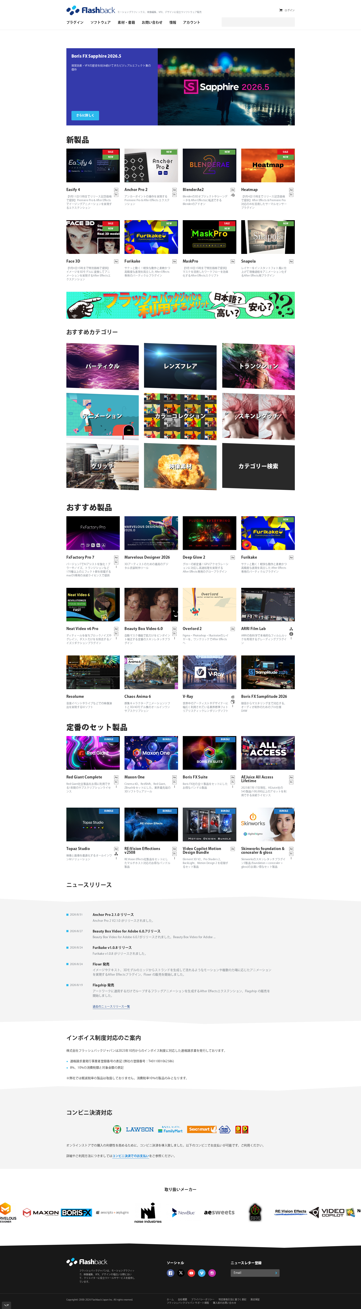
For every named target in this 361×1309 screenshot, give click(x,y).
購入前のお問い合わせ (224, 1303)
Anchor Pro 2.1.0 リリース (113, 915)
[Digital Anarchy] (181, 1213)
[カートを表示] (280, 10)
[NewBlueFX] (110, 1213)
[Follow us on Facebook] (170, 1273)
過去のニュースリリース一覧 (111, 1007)
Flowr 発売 (101, 964)
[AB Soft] (289, 1213)
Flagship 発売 (103, 985)
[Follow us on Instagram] (212, 1273)
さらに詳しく (85, 115)
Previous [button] (163, 86)
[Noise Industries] (74, 1213)
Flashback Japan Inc (101, 1299)
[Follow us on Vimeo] (202, 1273)
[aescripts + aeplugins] (39, 1213)
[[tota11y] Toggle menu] (6, 1305)
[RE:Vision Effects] (217, 1213)
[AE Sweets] (146, 1213)
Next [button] (289, 86)
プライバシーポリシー (202, 1299)
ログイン (290, 10)
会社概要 (182, 1299)
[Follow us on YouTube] (191, 1273)
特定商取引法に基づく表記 (232, 1299)
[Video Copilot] (253, 1213)
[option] (112, 86)
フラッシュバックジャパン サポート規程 (188, 1303)
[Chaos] (324, 1213)
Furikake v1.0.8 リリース (112, 947)
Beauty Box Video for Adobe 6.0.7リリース (127, 931)
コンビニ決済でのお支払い (130, 1156)
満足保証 (255, 1299)
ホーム (170, 1299)
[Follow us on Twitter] (181, 1273)
